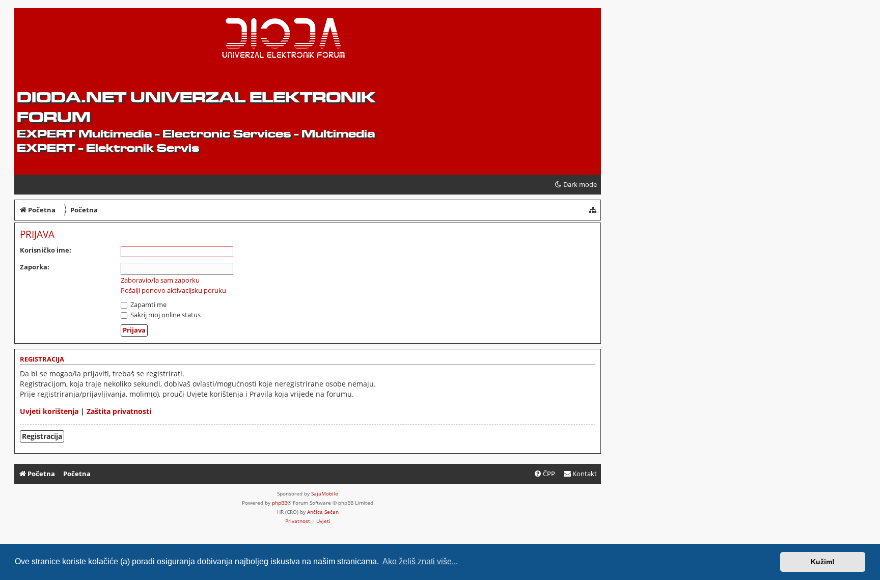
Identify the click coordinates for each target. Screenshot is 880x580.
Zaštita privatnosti (119, 411)
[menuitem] (580, 474)
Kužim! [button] (823, 562)
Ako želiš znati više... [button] (420, 561)
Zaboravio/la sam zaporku (160, 280)
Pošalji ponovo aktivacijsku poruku (173, 290)
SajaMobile (324, 493)
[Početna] (95, 41)
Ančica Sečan (323, 511)
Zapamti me (148, 304)
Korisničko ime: (45, 250)
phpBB (279, 502)
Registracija (42, 436)
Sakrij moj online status (165, 314)
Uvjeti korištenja (49, 411)
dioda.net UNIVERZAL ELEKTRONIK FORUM (196, 107)
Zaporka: (34, 266)
